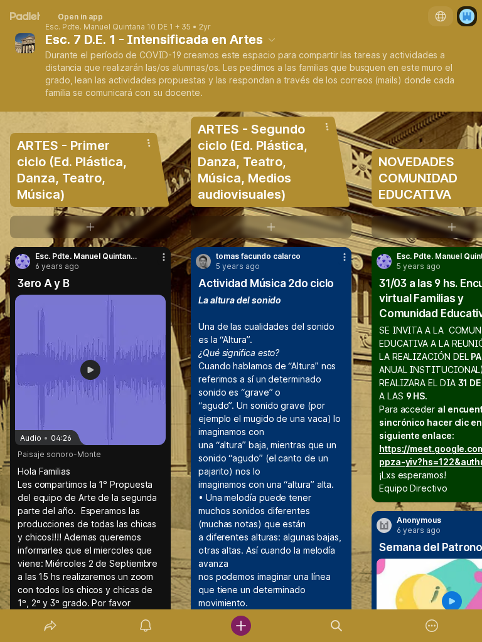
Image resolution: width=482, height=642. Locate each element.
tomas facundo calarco (258, 256)
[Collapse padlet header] (272, 39)
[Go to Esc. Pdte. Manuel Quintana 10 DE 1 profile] (22, 261)
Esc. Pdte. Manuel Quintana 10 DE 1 (109, 27)
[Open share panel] (50, 625)
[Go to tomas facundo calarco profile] (203, 261)
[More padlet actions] (431, 625)
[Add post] (241, 625)
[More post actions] (156, 262)
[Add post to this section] (90, 227)
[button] (90, 370)
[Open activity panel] (145, 625)
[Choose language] (440, 16)
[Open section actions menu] (149, 143)
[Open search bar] (336, 625)
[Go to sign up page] (467, 16)
